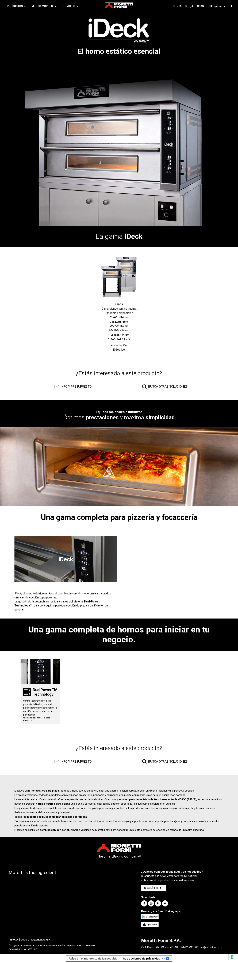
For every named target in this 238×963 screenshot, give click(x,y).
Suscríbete (151, 888)
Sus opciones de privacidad (141, 958)
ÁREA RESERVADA (40, 939)
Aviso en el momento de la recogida (93, 958)
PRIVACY (13, 939)
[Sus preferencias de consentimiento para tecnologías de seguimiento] (232, 957)
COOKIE (25, 939)
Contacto (180, 6)
